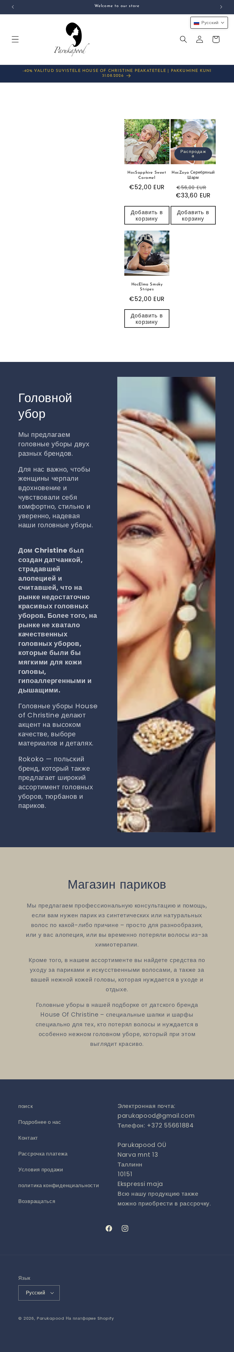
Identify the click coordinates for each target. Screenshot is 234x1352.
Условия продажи (40, 1169)
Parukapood (50, 1318)
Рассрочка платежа (42, 1153)
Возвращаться (36, 1201)
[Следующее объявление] (221, 7)
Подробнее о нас (39, 1122)
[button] (15, 39)
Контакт (28, 1137)
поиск (25, 1106)
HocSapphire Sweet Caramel (146, 175)
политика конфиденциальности (58, 1185)
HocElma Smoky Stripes (147, 287)
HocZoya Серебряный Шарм (193, 175)
